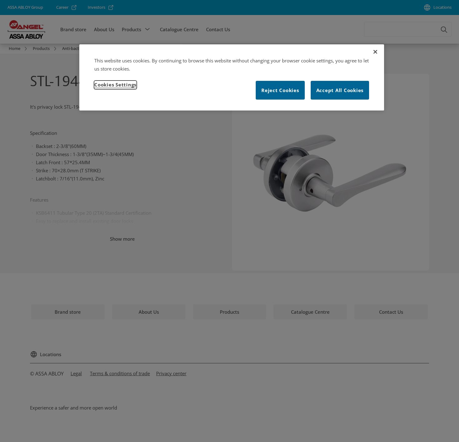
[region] (231, 77)
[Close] (375, 52)
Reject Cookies (280, 90)
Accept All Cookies (340, 90)
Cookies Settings (115, 84)
